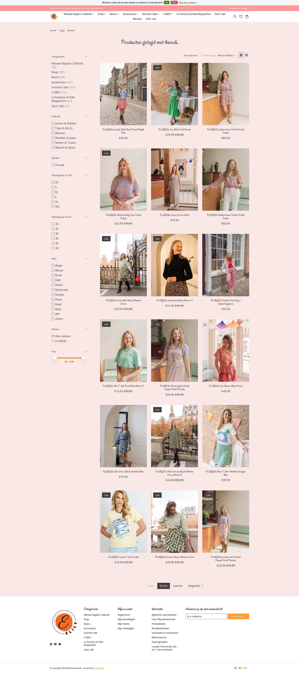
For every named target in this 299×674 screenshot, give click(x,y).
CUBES (56, 92)
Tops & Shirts (64, 128)
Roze (58, 309)
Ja (167, 3)
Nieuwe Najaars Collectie (67, 63)
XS (56, 182)
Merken (137, 19)
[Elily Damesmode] (54, 16)
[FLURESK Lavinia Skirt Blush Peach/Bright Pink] (123, 94)
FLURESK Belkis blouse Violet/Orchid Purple (225, 216)
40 (56, 238)
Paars (58, 299)
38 (56, 233)
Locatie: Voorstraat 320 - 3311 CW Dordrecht (165, 648)
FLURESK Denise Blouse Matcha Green (174, 557)
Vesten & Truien (65, 142)
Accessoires (59, 82)
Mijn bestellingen (126, 619)
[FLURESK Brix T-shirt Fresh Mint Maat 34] (123, 350)
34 (56, 224)
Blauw (59, 270)
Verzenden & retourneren (165, 632)
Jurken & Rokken (65, 123)
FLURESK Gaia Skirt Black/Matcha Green (123, 302)
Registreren (124, 614)
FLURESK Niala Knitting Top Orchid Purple (123, 216)
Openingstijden (159, 641)
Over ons (151, 19)
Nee (174, 3)
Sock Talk (220, 14)
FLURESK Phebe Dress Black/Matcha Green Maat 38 (174, 473)
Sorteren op (209, 55)
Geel (58, 280)
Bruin (58, 275)
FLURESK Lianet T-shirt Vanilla (123, 557)
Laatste (178, 586)
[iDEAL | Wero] (240, 668)
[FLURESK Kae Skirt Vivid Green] (174, 94)
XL (56, 201)
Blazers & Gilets (65, 147)
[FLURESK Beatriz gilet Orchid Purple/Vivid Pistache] (174, 350)
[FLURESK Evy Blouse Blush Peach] (225, 350)
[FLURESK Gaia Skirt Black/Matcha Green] (123, 265)
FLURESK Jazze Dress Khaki (174, 215)
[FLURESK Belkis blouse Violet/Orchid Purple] (225, 179)
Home (53, 30)
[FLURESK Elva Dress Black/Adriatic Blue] (123, 436)
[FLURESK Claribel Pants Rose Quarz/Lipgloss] (225, 265)
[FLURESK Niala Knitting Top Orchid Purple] (123, 179)
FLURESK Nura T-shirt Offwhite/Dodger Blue (226, 473)
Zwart (59, 319)
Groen (59, 285)
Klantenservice (159, 637)
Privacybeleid (158, 623)
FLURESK (60, 341)
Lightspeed (99, 668)
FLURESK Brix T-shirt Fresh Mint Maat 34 (123, 386)
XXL (57, 206)
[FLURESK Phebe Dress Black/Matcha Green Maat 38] (174, 436)
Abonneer (238, 616)
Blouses (60, 133)
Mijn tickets (124, 623)
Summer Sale (60, 87)
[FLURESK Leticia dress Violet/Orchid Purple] (225, 94)
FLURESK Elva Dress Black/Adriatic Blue (123, 471)
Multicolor (62, 290)
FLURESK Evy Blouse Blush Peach (225, 386)
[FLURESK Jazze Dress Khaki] (174, 179)
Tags (61, 30)
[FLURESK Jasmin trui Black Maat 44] (174, 265)
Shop (55, 72)
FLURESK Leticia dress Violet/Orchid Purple (225, 131)
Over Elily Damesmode (163, 619)
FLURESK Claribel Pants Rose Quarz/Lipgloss (226, 302)
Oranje (59, 294)
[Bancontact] (245, 668)
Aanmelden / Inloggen (238, 8)
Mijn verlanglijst (126, 628)
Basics (55, 77)
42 (56, 243)
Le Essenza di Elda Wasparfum (194, 14)
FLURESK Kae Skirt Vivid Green (174, 129)
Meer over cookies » (188, 3)
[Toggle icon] (235, 16)
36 (56, 229)
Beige (58, 265)
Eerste (164, 586)
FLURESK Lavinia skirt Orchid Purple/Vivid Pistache (225, 558)
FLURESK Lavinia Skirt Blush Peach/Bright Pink (123, 131)
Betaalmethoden (160, 628)
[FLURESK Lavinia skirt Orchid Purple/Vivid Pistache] (225, 521)
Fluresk (59, 165)
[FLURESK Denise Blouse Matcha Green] (174, 521)
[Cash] (235, 668)
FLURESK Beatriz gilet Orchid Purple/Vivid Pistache (174, 387)
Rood (58, 304)
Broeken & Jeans (65, 138)
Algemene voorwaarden (164, 614)
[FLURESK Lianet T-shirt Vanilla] (123, 521)
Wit (57, 314)
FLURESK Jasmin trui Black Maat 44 (175, 300)
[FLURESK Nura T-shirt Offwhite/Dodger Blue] (225, 436)
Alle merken (63, 336)
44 (56, 248)
